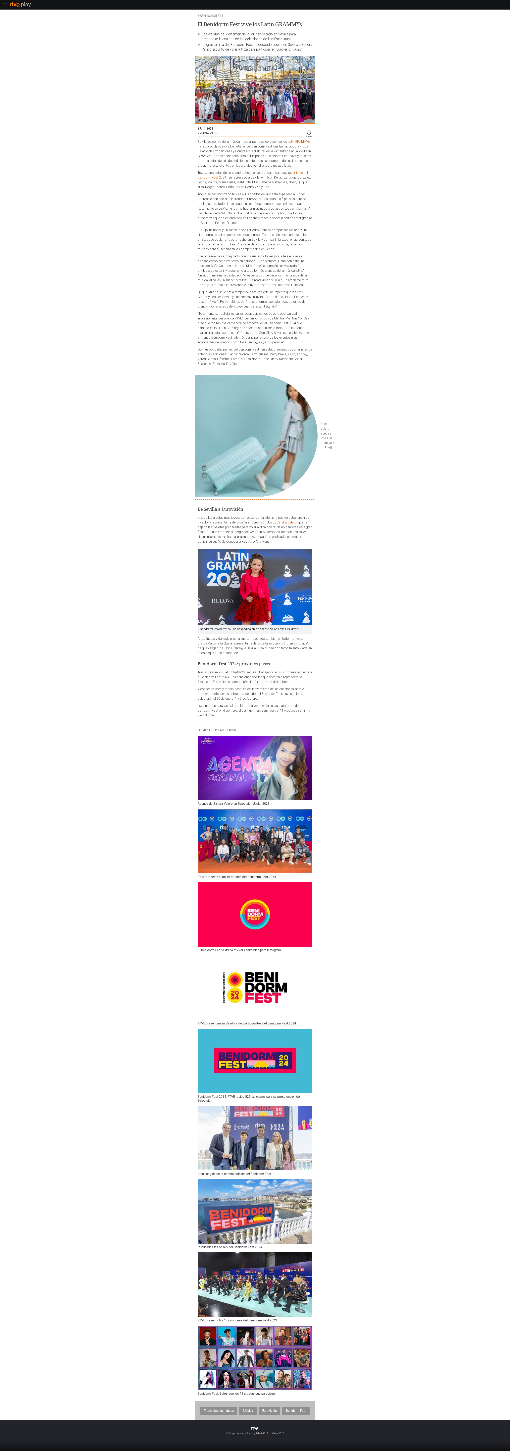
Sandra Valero (287, 522)
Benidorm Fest (296, 1411)
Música (248, 1411)
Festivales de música (219, 1411)
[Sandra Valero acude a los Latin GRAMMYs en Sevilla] (255, 436)
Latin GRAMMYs (299, 142)
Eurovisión (269, 1411)
